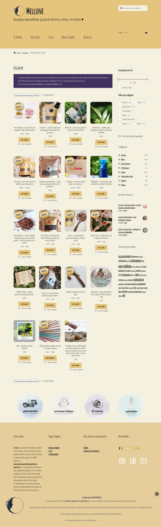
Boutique (35, 37)
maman (121, 279)
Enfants (124, 115)
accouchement (124, 256)
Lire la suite (24, 140)
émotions (144, 292)
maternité (130, 280)
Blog (51, 37)
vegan (145, 288)
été (124, 295)
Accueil (19, 52)
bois (143, 261)
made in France (143, 275)
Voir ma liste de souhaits (132, 136)
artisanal (140, 257)
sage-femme (125, 288)
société (131, 288)
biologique (136, 260)
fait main (133, 271)
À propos (18, 37)
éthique (120, 296)
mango (125, 280)
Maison (139, 123)
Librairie (124, 123)
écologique (131, 292)
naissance (139, 279)
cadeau (127, 265)
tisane (142, 288)
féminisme (143, 271)
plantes (133, 283)
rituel (119, 288)
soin (134, 287)
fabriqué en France (124, 270)
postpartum (141, 283)
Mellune (35, 11)
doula (136, 267)
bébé (120, 266)
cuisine (133, 267)
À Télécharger (126, 111)
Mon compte (68, 37)
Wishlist (87, 37)
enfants (144, 266)
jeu (134, 275)
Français (126, 448)
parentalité (127, 284)
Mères (140, 102)
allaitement (134, 256)
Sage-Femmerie (127, 107)
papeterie (121, 284)
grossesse (126, 274)
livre (137, 274)
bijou (127, 261)
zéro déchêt (122, 291)
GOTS (120, 275)
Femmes (124, 102)
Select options (50, 358)
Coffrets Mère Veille (128, 119)
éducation (138, 291)
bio (130, 260)
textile (138, 288)
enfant (140, 267)
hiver (131, 275)
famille (138, 270)
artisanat (122, 260)
